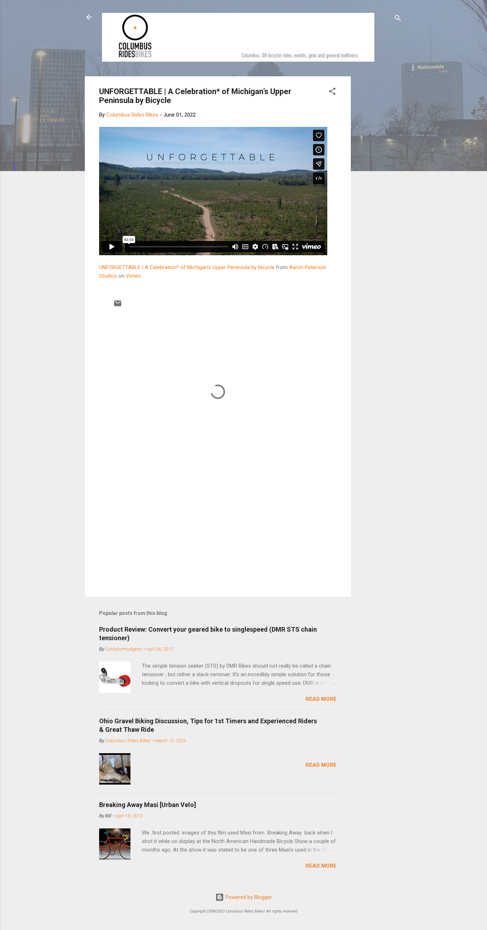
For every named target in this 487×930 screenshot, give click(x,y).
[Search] (398, 19)
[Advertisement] (378, 183)
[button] (332, 92)
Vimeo (133, 276)
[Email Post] (117, 306)
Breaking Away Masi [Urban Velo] (147, 804)
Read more (321, 699)
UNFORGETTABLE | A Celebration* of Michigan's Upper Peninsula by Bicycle (187, 267)
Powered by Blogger (248, 897)
